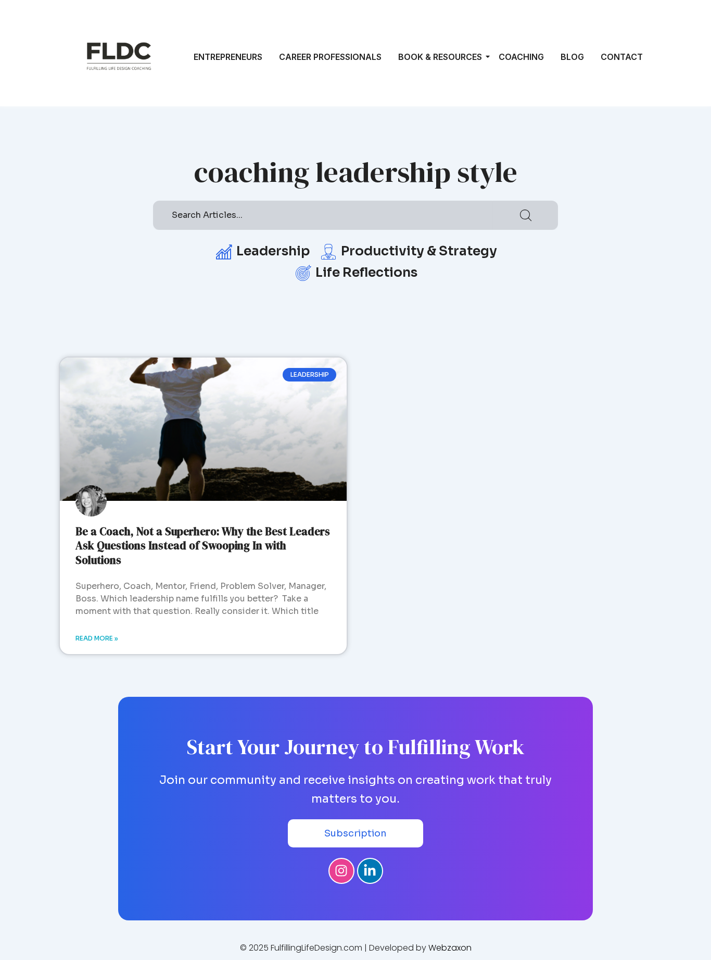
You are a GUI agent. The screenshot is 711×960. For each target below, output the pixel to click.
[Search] (525, 215)
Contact (622, 57)
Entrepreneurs (228, 57)
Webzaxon (450, 948)
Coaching (521, 57)
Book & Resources (440, 57)
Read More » (96, 638)
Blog (572, 57)
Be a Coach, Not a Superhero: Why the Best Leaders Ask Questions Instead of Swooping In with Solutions (202, 546)
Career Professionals (330, 57)
